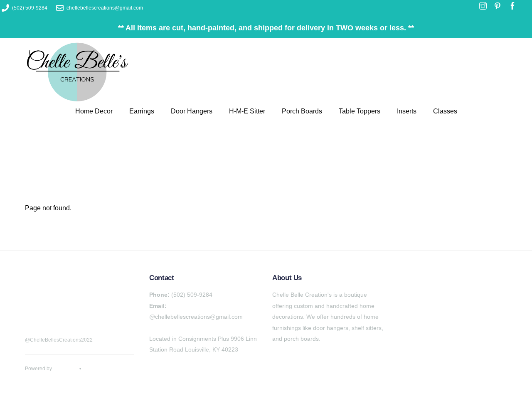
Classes (445, 111)
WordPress (65, 369)
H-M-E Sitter (247, 111)
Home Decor (94, 111)
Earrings (141, 111)
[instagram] (74, 312)
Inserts (406, 111)
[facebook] (33, 312)
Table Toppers (359, 111)
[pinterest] (54, 312)
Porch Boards (302, 111)
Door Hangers (191, 111)
